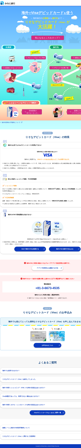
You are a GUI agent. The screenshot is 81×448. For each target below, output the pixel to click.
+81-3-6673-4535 (47, 288)
